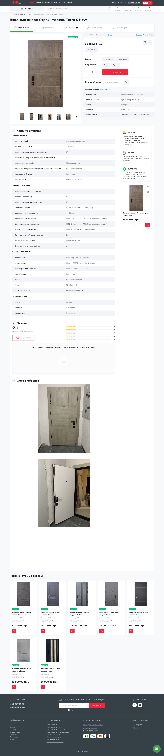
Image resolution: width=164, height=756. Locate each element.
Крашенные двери (53, 739)
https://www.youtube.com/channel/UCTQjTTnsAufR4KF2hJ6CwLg (140, 705)
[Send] (126, 82)
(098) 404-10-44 (17, 707)
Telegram (139, 725)
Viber (137, 728)
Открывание (90, 65)
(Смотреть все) (105, 89)
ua (150, 3)
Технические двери (53, 734)
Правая (115, 65)
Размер (88, 59)
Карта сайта (14, 734)
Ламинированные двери (55, 742)
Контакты (13, 729)
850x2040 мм (108, 59)
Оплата (47, 3)
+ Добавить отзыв (23, 338)
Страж (29, 14)
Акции (31, 3)
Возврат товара (15, 732)
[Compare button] (150, 42)
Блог (63, 3)
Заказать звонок (134, 3)
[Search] (109, 8)
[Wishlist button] (145, 42)
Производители (15, 737)
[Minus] (87, 72)
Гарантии (133, 169)
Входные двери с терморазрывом (58, 732)
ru (146, 3)
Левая (106, 65)
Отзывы (69, 3)
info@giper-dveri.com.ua (93, 725)
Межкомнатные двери (54, 737)
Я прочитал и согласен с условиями (83, 710)
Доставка (39, 3)
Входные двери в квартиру (56, 729)
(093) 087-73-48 (17, 704)
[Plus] (97, 72)
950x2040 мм (122, 59)
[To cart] (147, 225)
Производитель (19, 14)
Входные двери (52, 725)
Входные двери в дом (54, 727)
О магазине (55, 3)
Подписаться (97, 705)
